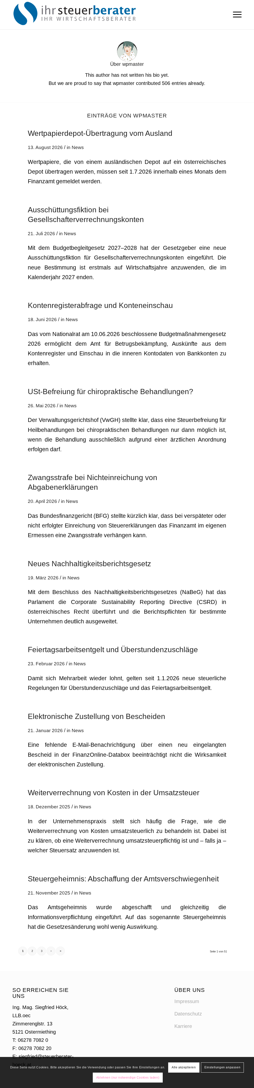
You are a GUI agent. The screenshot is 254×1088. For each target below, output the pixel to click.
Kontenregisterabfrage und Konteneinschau (100, 305)
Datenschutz (188, 1013)
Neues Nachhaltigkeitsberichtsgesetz (89, 564)
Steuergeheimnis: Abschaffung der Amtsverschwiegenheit (123, 879)
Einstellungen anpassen (222, 1067)
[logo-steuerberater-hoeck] (75, 14)
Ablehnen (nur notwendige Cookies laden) (127, 1077)
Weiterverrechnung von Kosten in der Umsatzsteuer (113, 792)
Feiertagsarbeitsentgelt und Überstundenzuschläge (113, 649)
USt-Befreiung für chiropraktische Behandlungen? (110, 391)
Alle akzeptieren (184, 1067)
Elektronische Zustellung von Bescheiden (96, 716)
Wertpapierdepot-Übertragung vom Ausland (100, 133)
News (78, 147)
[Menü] (236, 14)
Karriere (183, 1026)
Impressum (186, 1001)
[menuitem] (236, 14)
